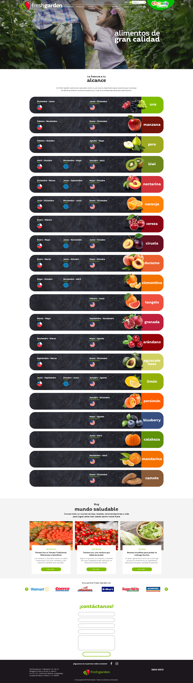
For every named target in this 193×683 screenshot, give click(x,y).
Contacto (128, 7)
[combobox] (137, 2)
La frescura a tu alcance (105, 8)
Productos (80, 7)
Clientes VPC (141, 7)
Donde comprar (91, 8)
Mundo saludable (116, 8)
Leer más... (51, 569)
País (125, 2)
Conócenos (69, 7)
